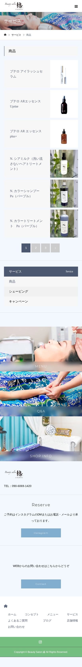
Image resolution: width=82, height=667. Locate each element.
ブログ (47, 620)
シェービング (18, 291)
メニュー (52, 614)
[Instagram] (40, 642)
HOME (5, 606)
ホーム (12, 614)
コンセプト (32, 614)
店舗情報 (72, 620)
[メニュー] (76, 6)
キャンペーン (18, 301)
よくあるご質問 (17, 620)
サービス (72, 614)
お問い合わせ (16, 626)
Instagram (41, 532)
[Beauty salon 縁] (14, 6)
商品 (12, 281)
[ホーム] (5, 34)
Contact (41, 583)
